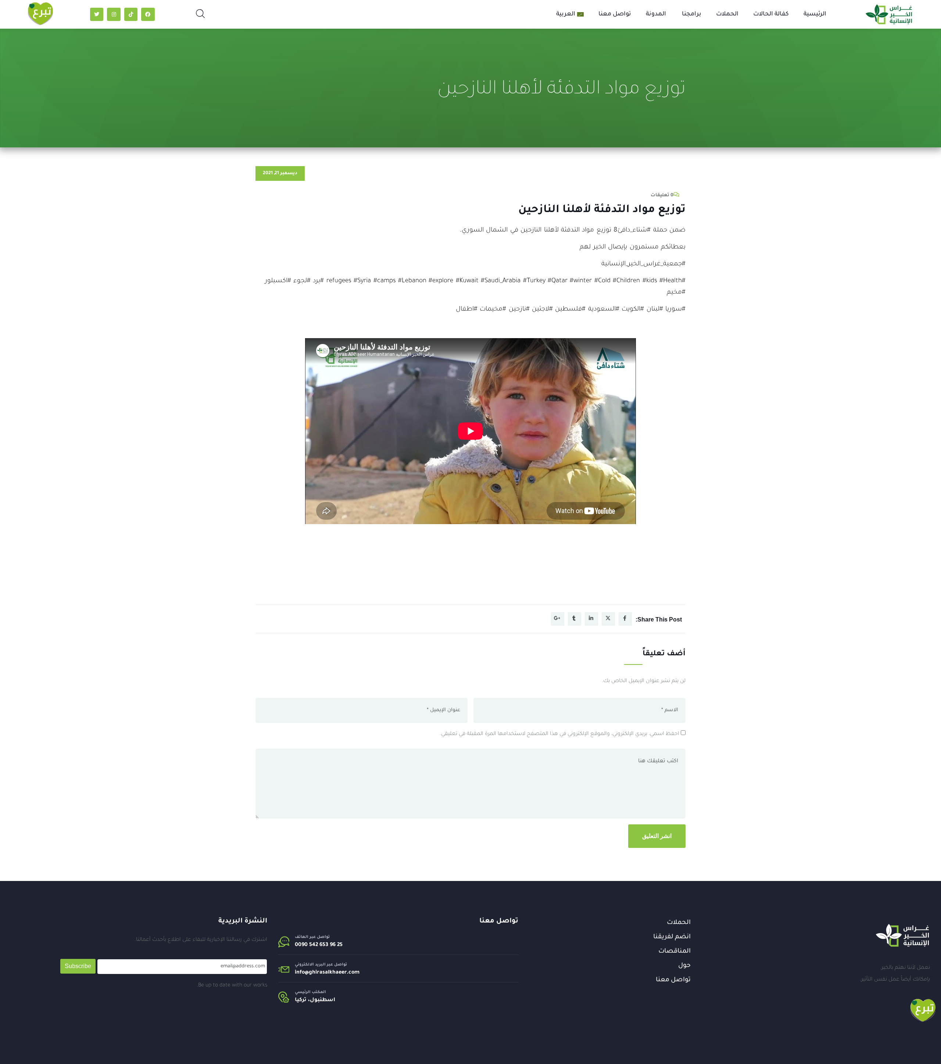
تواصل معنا (614, 14)
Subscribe (78, 966)
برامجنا (691, 14)
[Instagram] (113, 14)
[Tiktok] (130, 14)
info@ (302, 973)
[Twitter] (96, 14)
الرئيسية (815, 14)
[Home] (902, 935)
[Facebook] (147, 14)
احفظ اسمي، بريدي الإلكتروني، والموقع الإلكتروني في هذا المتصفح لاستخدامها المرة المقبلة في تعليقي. (559, 734)
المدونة (656, 14)
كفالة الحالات (771, 14)
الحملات (727, 14)
